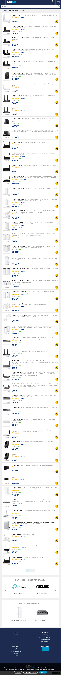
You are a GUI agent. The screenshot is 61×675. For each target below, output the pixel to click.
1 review (22, 17)
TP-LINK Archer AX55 (18, 37)
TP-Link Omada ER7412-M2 (19, 500)
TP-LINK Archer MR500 (18, 165)
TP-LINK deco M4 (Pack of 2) (20, 268)
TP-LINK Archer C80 (17, 107)
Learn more (51, 669)
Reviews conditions (51, 636)
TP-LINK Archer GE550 (18, 118)
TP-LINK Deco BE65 (17, 222)
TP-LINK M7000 (16, 441)
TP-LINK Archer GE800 (18, 130)
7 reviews (22, 29)
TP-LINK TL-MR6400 (17, 546)
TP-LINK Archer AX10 (17, 26)
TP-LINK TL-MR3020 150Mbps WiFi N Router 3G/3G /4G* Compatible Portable (33, 522)
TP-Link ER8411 (16, 407)
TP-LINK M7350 (16, 465)
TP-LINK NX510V (16, 487)
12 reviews (22, 466)
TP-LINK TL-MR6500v (17, 557)
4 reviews (22, 87)
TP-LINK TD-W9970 (17, 510)
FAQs (15, 648)
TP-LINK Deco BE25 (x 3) (18, 210)
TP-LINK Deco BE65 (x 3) (18, 246)
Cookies (49, 637)
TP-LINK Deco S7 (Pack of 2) (19, 291)
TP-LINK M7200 (16, 453)
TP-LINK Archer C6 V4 (18, 95)
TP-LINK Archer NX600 (18, 199)
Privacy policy (42, 637)
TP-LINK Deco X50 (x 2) (18, 303)
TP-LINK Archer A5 (17, 15)
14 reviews (22, 40)
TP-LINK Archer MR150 (18, 142)
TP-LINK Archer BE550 (18, 73)
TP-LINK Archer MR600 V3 (19, 176)
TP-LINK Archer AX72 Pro (19, 49)
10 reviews (22, 340)
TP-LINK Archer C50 (17, 84)
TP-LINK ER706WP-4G (18, 383)
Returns (16, 655)
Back (5, 10)
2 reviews (22, 167)
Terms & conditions (39, 636)
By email (45, 649)
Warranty (16, 653)
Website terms (45, 641)
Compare (7, 22)
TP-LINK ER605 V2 (17, 337)
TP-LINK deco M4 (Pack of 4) (20, 280)
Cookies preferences (45, 639)
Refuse (18, 672)
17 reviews (22, 98)
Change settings (30, 672)
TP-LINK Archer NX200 (18, 188)
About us (45, 634)
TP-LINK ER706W (17, 360)
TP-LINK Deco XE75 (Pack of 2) (20, 326)
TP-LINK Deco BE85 (17, 257)
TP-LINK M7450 (16, 476)
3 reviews (22, 456)
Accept (43, 672)
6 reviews (22, 110)
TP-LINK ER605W (16, 350)
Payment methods (16, 651)
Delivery (16, 649)
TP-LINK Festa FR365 (18, 430)
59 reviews (23, 179)
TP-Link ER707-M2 (17, 395)
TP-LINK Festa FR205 (17, 419)
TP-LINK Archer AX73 (18, 61)
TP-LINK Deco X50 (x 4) (18, 315)
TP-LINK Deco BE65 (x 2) (18, 233)
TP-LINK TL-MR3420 (17, 534)
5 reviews (22, 271)
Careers (16, 634)
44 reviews (23, 547)
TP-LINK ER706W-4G (17, 372)
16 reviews (22, 156)
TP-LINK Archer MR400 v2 (19, 153)
